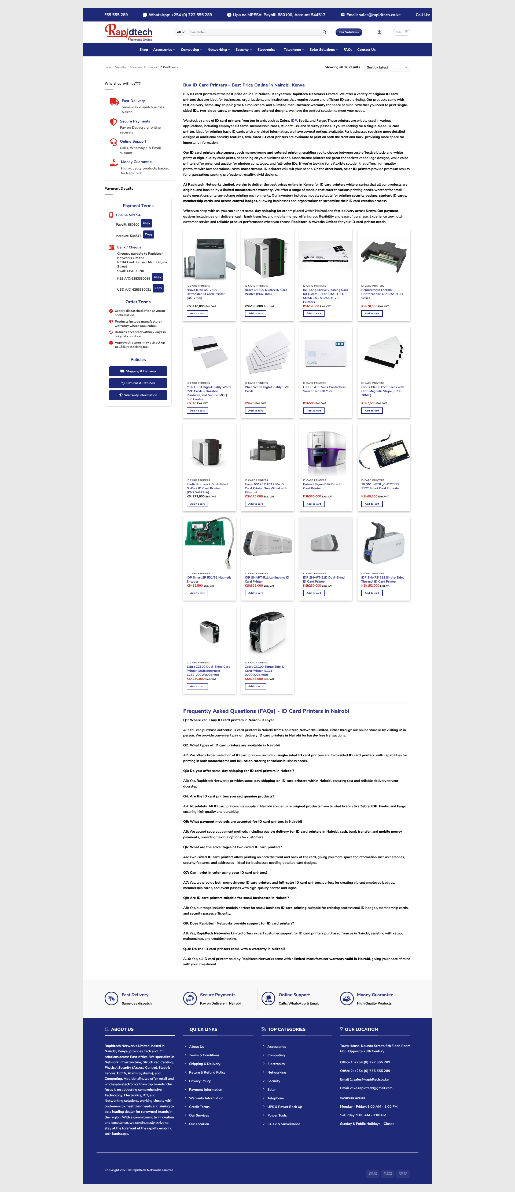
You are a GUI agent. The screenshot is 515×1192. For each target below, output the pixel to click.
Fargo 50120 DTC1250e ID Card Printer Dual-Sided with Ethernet (266, 488)
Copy (146, 223)
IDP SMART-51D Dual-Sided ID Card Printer (324, 580)
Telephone (292, 49)
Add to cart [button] (197, 313)
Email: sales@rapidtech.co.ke (360, 14)
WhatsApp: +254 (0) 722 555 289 (166, 14)
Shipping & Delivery (141, 371)
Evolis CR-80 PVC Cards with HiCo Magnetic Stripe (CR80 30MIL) (382, 391)
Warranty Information (140, 395)
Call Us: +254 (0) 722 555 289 (430, 14)
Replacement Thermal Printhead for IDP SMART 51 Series (382, 294)
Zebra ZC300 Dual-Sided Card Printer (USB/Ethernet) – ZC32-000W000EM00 (208, 671)
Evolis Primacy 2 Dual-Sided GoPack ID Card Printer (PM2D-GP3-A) (207, 488)
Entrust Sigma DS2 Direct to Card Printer (323, 486)
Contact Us (366, 49)
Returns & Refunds (140, 383)
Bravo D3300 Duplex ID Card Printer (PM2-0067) (266, 292)
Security (242, 49)
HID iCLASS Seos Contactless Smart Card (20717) (324, 389)
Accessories (162, 49)
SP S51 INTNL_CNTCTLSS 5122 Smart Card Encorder (380, 486)
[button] (380, 32)
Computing (190, 49)
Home (108, 67)
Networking (217, 49)
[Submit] (324, 32)
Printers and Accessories (143, 67)
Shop (143, 49)
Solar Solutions (322, 49)
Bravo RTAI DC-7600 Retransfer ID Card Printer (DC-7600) (206, 294)
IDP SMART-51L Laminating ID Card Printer (267, 580)
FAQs (348, 49)
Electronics (266, 49)
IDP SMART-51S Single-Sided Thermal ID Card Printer (382, 580)
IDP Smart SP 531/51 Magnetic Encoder (209, 580)
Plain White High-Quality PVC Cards (267, 389)
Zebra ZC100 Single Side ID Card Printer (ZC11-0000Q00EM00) (265, 671)
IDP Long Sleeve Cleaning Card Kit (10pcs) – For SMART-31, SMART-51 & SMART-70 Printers (325, 296)
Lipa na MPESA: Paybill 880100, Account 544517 (265, 14)
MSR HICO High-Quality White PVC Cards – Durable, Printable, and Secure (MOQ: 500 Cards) (209, 393)
